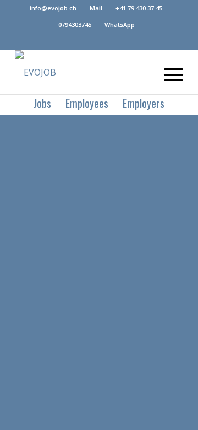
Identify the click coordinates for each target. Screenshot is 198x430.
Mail (96, 8)
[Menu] (168, 72)
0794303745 (74, 24)
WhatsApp (120, 24)
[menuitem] (53, 8)
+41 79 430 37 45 (139, 8)
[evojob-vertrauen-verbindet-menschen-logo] (82, 72)
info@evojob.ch (53, 8)
